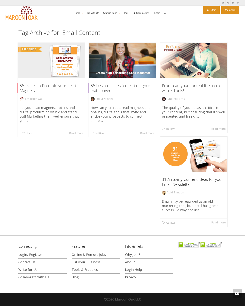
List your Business (86, 262)
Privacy (130, 277)
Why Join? (132, 254)
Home (77, 13)
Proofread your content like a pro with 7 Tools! (191, 88)
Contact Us (27, 262)
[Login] (237, 3)
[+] (51, 60)
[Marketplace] (228, 3)
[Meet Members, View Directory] (223, 3)
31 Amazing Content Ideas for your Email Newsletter (192, 181)
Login (157, 13)
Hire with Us (92, 13)
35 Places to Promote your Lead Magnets (48, 88)
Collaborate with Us (33, 277)
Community (143, 13)
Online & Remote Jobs (89, 254)
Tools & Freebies (85, 269)
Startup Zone (110, 13)
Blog (125, 13)
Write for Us (28, 269)
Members (230, 10)
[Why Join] (232, 3)
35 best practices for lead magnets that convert (121, 88)
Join (213, 10)
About (130, 262)
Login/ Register (30, 254)
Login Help (133, 269)
